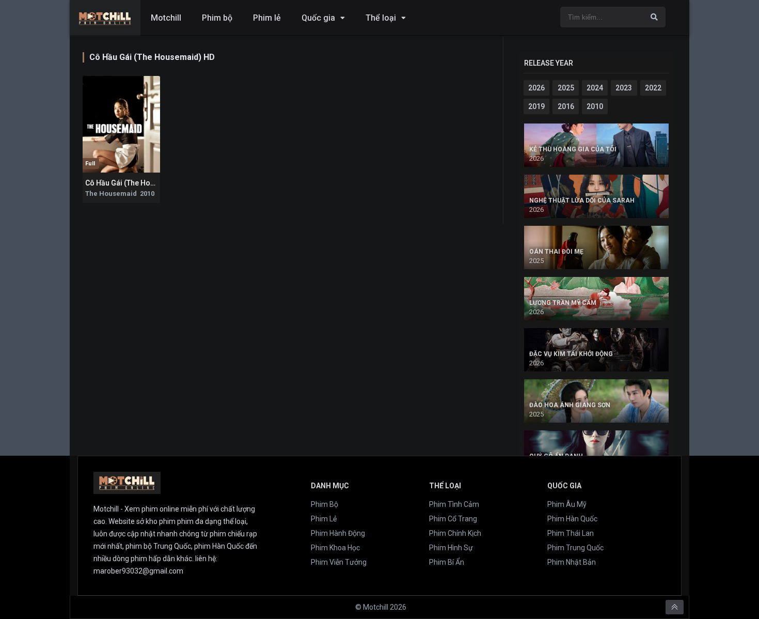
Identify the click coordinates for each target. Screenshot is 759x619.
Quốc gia (318, 18)
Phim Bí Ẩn (446, 562)
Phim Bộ (324, 504)
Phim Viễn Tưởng (339, 562)
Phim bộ (217, 18)
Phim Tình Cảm (454, 504)
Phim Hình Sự (451, 548)
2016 (566, 106)
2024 (595, 88)
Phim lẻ (267, 18)
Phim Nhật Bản (571, 562)
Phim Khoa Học (335, 548)
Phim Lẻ (324, 519)
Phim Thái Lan (570, 533)
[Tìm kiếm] (654, 17)
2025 (566, 88)
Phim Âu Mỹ (567, 504)
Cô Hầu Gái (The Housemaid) (134, 183)
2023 (623, 88)
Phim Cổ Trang (453, 519)
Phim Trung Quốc (575, 548)
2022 (653, 88)
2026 (536, 88)
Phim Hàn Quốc (572, 519)
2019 (536, 106)
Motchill (166, 18)
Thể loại (381, 18)
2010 (595, 106)
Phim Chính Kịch (455, 533)
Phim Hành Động (338, 533)
